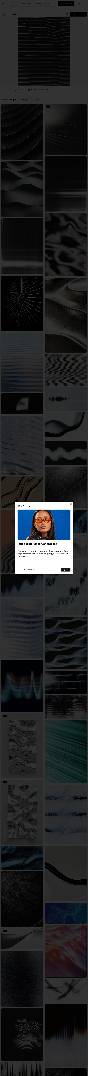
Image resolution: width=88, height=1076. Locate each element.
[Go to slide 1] (40, 537)
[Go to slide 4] (45, 537)
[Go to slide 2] (42, 537)
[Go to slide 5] (47, 537)
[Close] (71, 504)
